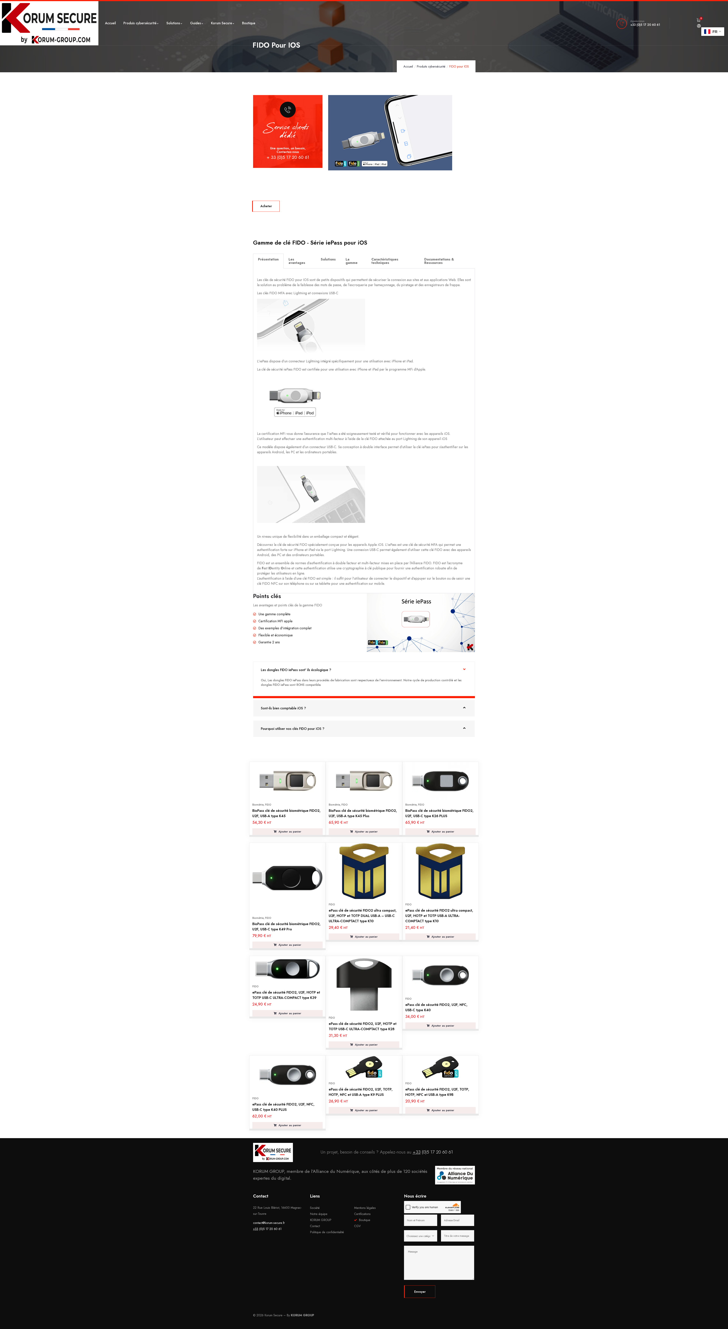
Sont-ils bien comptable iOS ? (283, 708)
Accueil (408, 66)
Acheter (266, 206)
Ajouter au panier (289, 831)
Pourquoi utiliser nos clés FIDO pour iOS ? (292, 728)
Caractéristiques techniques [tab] (384, 261)
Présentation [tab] (268, 259)
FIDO (268, 805)
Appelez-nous (637, 21)
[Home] (49, 23)
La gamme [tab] (352, 261)
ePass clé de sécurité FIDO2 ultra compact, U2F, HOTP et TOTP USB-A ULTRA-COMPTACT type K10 (439, 916)
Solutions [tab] (328, 259)
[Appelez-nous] (622, 24)
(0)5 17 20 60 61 (433, 1152)
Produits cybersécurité (431, 66)
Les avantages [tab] (297, 261)
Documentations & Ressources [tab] (439, 261)
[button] (364, 670)
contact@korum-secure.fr (269, 1223)
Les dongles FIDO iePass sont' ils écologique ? (296, 669)
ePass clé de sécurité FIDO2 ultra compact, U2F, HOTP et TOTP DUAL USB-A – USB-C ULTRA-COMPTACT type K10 (363, 916)
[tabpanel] (364, 430)
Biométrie (258, 805)
